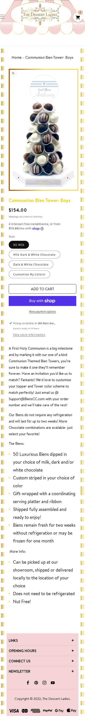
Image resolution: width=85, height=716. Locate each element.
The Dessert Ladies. (56, 698)
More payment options (42, 311)
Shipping (13, 216)
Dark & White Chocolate (31, 264)
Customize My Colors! (29, 274)
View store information (29, 335)
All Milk (18, 245)
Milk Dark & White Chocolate (34, 255)
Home (17, 57)
